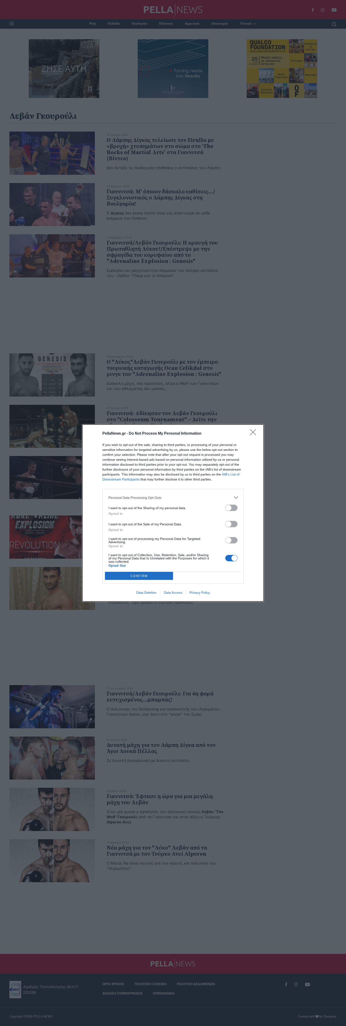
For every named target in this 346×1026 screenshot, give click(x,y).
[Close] (254, 433)
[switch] (231, 508)
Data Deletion (146, 592)
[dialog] (173, 513)
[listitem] (173, 497)
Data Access (173, 592)
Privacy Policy (199, 592)
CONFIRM (139, 576)
